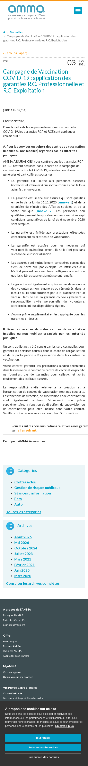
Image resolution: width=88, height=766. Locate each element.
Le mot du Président (14, 624)
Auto (18, 504)
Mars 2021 (22, 559)
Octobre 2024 (25, 548)
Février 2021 (24, 565)
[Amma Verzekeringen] (26, 13)
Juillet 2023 (23, 553)
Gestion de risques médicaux (37, 487)
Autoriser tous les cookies (43, 747)
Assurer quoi (10, 641)
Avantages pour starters (16, 655)
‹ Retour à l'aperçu (16, 53)
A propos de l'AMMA (17, 609)
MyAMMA (9, 666)
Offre (6, 635)
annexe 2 (44, 211)
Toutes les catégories (23, 512)
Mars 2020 (22, 576)
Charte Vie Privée (12, 693)
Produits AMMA (12, 646)
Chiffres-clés (25, 482)
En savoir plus (64, 725)
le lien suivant (26, 430)
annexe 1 (65, 202)
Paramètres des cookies (43, 757)
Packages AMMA (12, 650)
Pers (5, 61)
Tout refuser (43, 737)
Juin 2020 (21, 570)
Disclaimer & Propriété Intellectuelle (23, 698)
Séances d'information (32, 493)
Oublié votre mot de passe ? (18, 676)
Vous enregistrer (12, 672)
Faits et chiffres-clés (14, 620)
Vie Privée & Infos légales (20, 687)
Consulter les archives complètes (33, 583)
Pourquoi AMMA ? (13, 615)
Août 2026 (23, 537)
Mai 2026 (21, 542)
